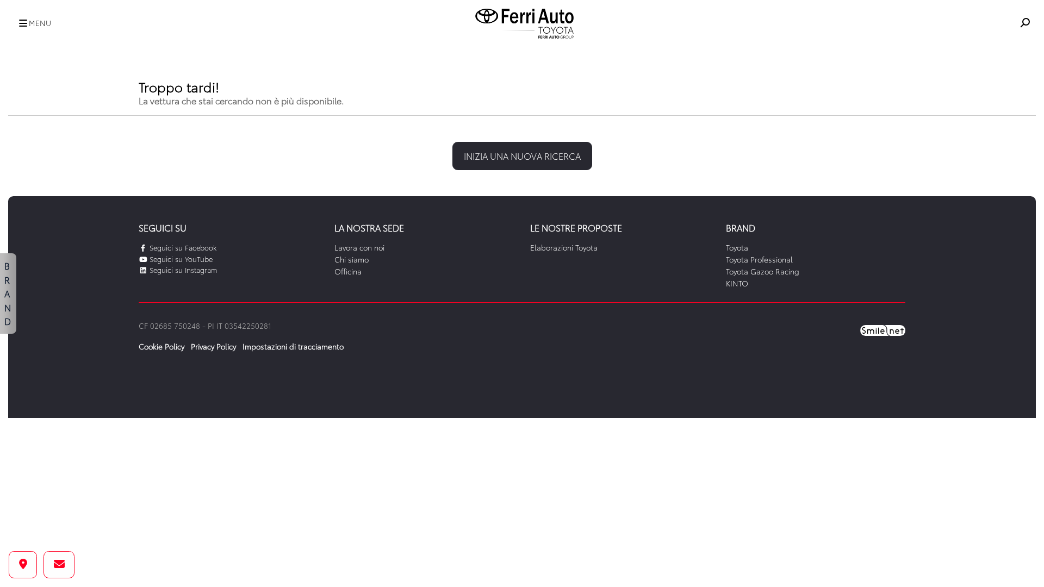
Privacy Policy (213, 346)
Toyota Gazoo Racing (762, 271)
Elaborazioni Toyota (564, 247)
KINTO (737, 283)
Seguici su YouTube (180, 259)
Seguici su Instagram (182, 269)
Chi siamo (351, 259)
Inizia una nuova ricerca (522, 155)
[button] (32, 23)
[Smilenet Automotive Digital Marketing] (882, 329)
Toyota (737, 247)
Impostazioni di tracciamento (293, 346)
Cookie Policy (161, 346)
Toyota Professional (759, 259)
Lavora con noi (359, 247)
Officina (348, 271)
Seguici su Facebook (181, 247)
